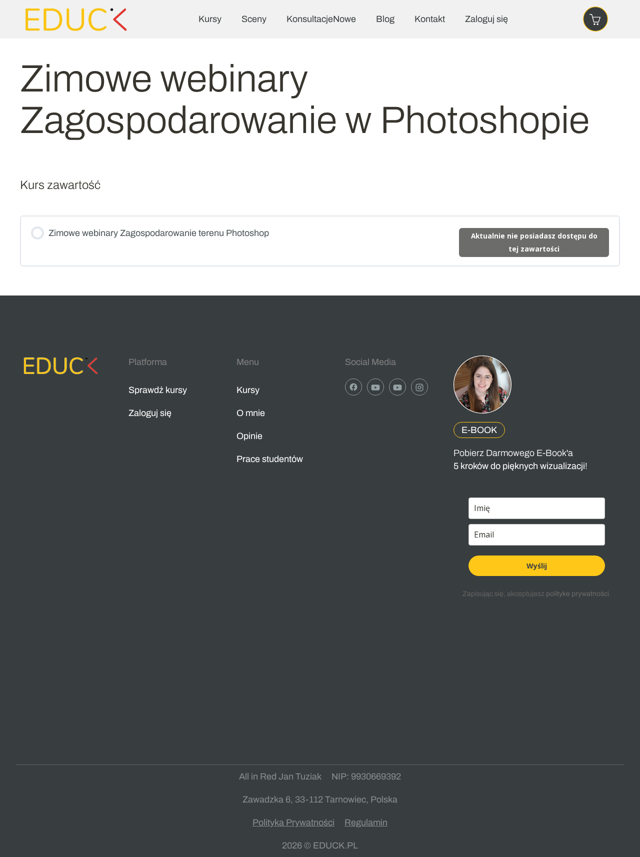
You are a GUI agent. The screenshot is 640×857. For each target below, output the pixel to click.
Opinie (249, 436)
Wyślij (536, 565)
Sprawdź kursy (157, 390)
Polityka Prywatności (293, 823)
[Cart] (595, 19)
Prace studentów (269, 459)
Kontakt (429, 19)
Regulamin (366, 823)
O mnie (250, 413)
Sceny (254, 19)
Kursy (210, 19)
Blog (385, 19)
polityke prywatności (577, 594)
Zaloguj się (486, 19)
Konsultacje (321, 19)
